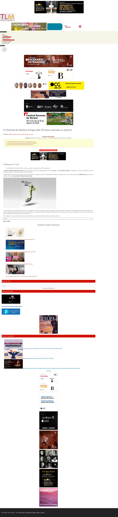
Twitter (4, 51)
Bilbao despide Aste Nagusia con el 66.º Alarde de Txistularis (38, 358)
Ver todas (48, 370)
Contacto (4, 48)
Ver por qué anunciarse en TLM (48, 150)
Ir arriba (5, 218)
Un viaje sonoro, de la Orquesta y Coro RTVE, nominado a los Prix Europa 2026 (42, 348)
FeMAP (10, 134)
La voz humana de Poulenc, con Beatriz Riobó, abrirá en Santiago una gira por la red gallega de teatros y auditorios (51, 368)
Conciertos (5, 35)
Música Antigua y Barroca (8, 40)
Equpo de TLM (5, 43)
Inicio (3, 34)
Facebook (4, 49)
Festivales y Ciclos (6, 37)
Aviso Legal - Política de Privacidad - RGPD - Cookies (31, 512)
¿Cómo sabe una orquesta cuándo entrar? (12, 306)
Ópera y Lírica (5, 38)
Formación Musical (6, 41)
